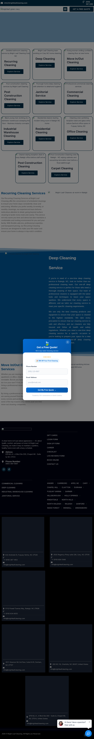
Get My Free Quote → (47, 390)
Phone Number (31, 366)
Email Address (31, 377)
